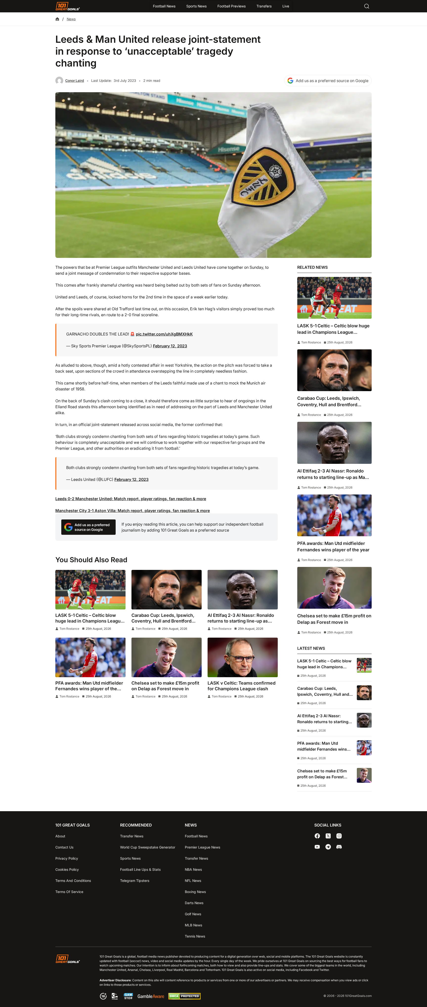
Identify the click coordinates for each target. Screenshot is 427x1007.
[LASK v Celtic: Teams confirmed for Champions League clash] (243, 657)
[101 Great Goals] (71, 977)
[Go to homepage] (67, 6)
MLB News (193, 925)
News (71, 19)
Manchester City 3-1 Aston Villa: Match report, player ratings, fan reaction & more (132, 510)
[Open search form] (367, 6)
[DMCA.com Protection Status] (184, 998)
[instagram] (339, 836)
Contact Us (64, 847)
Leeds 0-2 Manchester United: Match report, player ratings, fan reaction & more (130, 498)
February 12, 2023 (170, 345)
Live (285, 6)
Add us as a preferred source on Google (332, 80)
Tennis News (195, 936)
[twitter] (328, 836)
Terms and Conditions (73, 880)
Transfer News (131, 836)
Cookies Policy (67, 869)
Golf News (193, 914)
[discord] (339, 847)
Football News (164, 6)
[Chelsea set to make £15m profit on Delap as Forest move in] (166, 657)
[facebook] (317, 836)
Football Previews (231, 6)
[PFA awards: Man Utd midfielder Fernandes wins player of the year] (90, 657)
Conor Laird (74, 80)
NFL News (193, 880)
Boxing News (195, 892)
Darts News (194, 903)
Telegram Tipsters (134, 880)
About (60, 836)
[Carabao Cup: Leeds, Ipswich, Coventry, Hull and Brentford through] (166, 589)
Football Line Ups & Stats (140, 869)
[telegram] (328, 847)
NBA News (193, 869)
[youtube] (317, 847)
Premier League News (202, 847)
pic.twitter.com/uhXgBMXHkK (164, 334)
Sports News (196, 6)
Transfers (264, 6)
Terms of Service (69, 892)
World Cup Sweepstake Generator (147, 847)
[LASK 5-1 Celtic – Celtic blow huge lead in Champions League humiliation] (90, 589)
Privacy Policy (66, 858)
